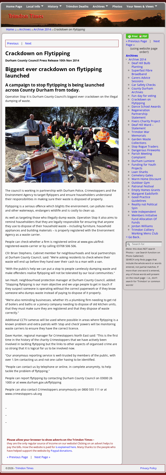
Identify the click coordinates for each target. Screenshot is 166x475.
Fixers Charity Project (146, 121)
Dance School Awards (146, 106)
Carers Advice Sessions (141, 79)
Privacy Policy (148, 468)
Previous (13, 43)
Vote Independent (144, 212)
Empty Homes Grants (146, 190)
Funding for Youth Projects (144, 166)
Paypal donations (61, 450)
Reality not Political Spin (144, 206)
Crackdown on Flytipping (141, 101)
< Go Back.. (133, 237)
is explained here (66, 447)
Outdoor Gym (141, 183)
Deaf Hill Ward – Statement (142, 126)
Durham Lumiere (143, 161)
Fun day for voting (144, 96)
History (53, 6)
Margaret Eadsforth (145, 193)
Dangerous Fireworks (146, 150)
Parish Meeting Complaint (142, 155)
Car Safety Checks (144, 85)
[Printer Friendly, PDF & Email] (137, 37)
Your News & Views (140, 6)
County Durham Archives (142, 90)
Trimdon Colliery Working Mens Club (145, 231)
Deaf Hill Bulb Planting (141, 65)
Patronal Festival (143, 186)
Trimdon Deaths (77, 6)
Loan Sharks (140, 172)
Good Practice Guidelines (141, 199)
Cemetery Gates (142, 175)
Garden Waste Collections (141, 141)
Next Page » (42, 457)
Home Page (14, 6)
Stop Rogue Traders (145, 146)
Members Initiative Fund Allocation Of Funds (144, 219)
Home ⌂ (11, 29)
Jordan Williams (142, 226)
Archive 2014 (42, 29)
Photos (117, 6)
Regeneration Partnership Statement (141, 113)
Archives (99, 6)
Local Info (33, 6)
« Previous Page (17, 457)
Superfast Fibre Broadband (142, 72)
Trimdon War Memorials (140, 133)
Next (28, 43)
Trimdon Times (24, 468)
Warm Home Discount (146, 179)
